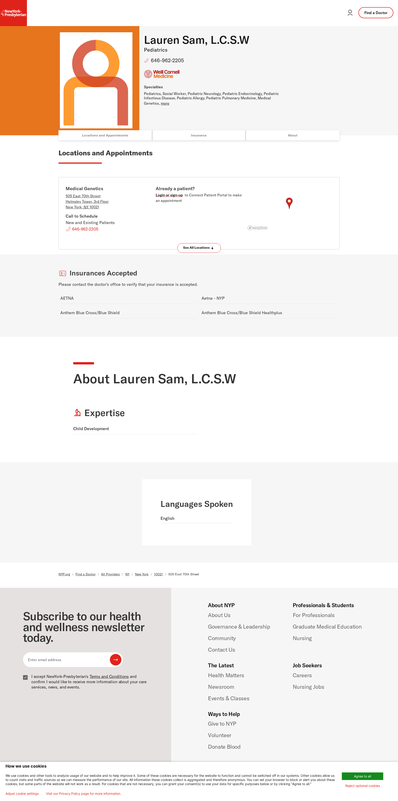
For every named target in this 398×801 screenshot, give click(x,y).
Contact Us (221, 649)
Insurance (199, 135)
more (165, 103)
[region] (289, 209)
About (293, 135)
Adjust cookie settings (22, 793)
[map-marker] (289, 203)
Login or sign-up (169, 195)
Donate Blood (224, 746)
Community (222, 638)
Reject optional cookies (362, 786)
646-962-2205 (167, 60)
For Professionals (314, 615)
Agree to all (362, 776)
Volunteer (219, 735)
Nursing (302, 638)
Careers (302, 675)
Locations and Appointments (105, 135)
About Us (219, 615)
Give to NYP (222, 723)
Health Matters (226, 675)
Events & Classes (228, 698)
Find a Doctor (375, 12)
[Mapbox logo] (257, 228)
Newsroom (221, 686)
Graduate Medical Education (327, 626)
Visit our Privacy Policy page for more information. (83, 793)
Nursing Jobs (308, 686)
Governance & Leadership (239, 626)
